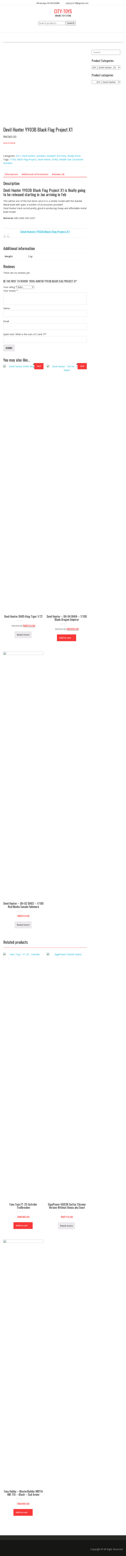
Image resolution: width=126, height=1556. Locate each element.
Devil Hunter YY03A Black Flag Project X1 (45, 231)
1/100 (13, 159)
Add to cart (65, 637)
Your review (10, 290)
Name (6, 308)
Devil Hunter (44, 159)
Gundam (40, 155)
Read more (23, 634)
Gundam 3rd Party (56, 155)
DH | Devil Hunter (25, 155)
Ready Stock (74, 155)
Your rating (10, 287)
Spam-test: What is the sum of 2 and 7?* (24, 334)
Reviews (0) (58, 174)
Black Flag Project (26, 159)
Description (11, 174)
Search (70, 23)
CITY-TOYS (63, 11)
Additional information (34, 174)
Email (6, 321)
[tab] (11, 174)
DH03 (55, 159)
